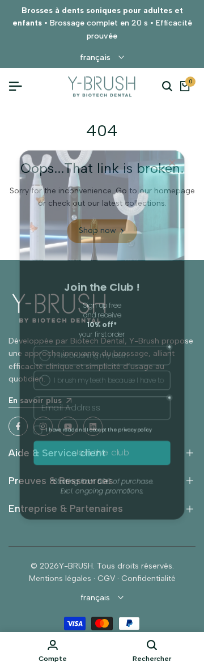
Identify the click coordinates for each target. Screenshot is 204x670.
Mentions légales (60, 578)
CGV (106, 578)
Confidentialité (148, 578)
